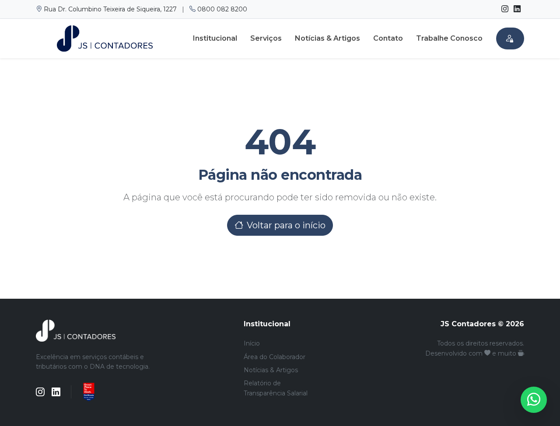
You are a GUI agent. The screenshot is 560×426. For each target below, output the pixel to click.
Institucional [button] (215, 38)
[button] (510, 38)
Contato (388, 38)
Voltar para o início (286, 225)
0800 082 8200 (221, 9)
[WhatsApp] (534, 400)
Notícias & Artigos (327, 38)
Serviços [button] (266, 38)
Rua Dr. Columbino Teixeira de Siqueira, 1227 (110, 9)
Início (252, 343)
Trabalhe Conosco (449, 38)
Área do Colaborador (274, 357)
